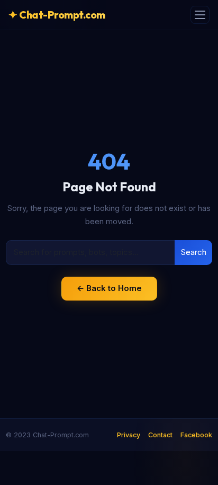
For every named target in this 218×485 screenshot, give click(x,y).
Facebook (196, 435)
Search (193, 252)
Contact (160, 435)
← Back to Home (109, 288)
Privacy (128, 435)
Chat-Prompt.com (56, 14)
